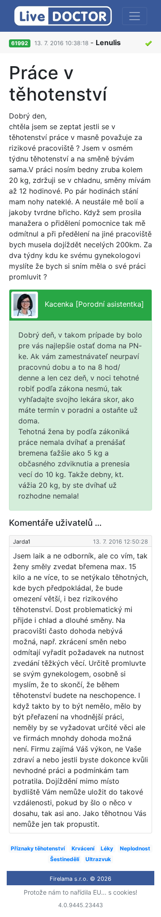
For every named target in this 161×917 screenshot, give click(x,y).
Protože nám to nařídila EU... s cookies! (80, 892)
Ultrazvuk (98, 859)
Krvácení (83, 848)
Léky (107, 848)
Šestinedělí (64, 859)
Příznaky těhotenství (38, 848)
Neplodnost (135, 848)
